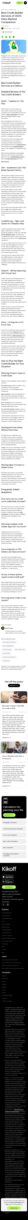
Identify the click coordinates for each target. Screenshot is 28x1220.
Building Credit (12, 9)
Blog (6, 9)
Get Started (8, 887)
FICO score (22, 238)
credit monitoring (17, 336)
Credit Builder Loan (16, 157)
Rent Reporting (12, 159)
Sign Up (19, 3)
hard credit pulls (12, 114)
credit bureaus (21, 144)
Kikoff (2, 9)
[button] (25, 2)
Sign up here (5, 161)
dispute (15, 332)
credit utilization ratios (8, 234)
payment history (18, 146)
